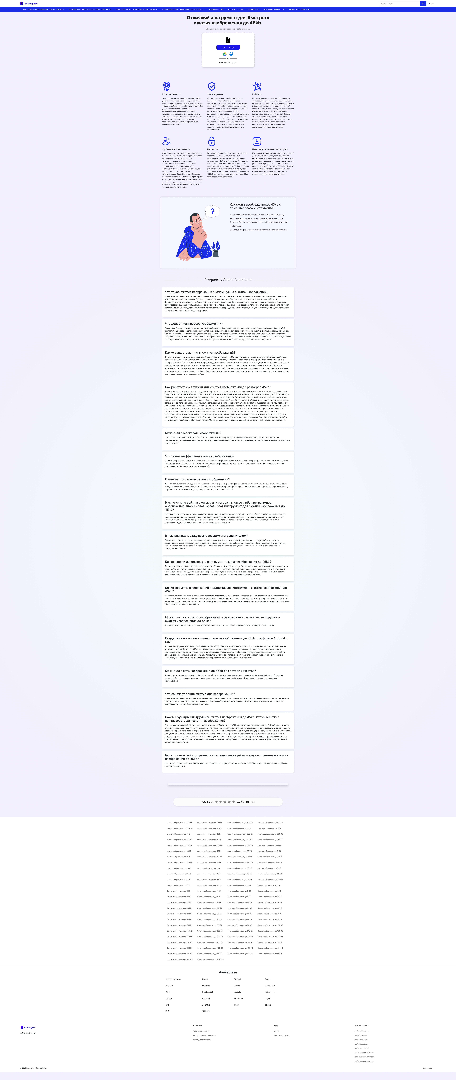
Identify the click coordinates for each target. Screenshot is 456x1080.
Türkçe (169, 998)
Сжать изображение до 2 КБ (269, 885)
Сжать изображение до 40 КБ (239, 914)
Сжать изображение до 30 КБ (179, 914)
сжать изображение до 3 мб (209, 874)
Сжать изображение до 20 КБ (179, 908)
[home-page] (29, 3)
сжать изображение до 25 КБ (209, 834)
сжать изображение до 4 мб (209, 880)
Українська (239, 998)
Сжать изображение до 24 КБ (239, 908)
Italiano (237, 985)
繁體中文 (206, 1011)
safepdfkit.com (361, 1040)
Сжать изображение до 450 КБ (240, 948)
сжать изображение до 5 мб (269, 868)
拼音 (167, 1011)
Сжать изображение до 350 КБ (270, 942)
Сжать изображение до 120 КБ (179, 931)
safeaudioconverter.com (364, 1052)
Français (206, 985)
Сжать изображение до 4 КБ (209, 891)
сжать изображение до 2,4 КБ (239, 840)
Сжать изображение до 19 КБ (270, 902)
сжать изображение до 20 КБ (239, 851)
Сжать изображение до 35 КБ (209, 914)
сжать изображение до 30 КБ (209, 828)
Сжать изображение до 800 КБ (179, 959)
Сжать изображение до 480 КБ (270, 948)
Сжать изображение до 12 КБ (239, 897)
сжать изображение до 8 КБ (269, 851)
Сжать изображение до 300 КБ (240, 942)
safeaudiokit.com (361, 1048)
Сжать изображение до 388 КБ (179, 948)
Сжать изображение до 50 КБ (179, 919)
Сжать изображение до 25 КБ (270, 908)
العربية (267, 998)
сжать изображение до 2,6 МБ (270, 880)
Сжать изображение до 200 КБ (210, 937)
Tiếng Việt (269, 992)
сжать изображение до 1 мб (208, 868)
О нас (276, 1031)
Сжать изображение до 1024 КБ (210, 959)
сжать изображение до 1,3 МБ (239, 880)
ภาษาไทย (206, 1005)
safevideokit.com (361, 1031)
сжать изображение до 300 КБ (270, 834)
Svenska (237, 992)
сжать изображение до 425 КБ (240, 862)
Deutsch (237, 979)
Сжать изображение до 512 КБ (240, 954)
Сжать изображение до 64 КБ (239, 919)
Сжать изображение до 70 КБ (270, 919)
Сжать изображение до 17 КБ (209, 902)
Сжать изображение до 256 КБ (210, 942)
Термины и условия (201, 1031)
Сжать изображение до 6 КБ (269, 891)
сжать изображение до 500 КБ (240, 822)
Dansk (205, 979)
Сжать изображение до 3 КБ (178, 891)
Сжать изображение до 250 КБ (179, 942)
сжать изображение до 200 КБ (179, 828)
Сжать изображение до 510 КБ (210, 954)
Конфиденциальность (202, 1040)
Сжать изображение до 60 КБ (209, 919)
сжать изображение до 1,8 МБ (270, 874)
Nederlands (270, 985)
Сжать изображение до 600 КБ (270, 954)
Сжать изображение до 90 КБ (239, 925)
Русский (206, 998)
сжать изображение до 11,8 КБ (179, 840)
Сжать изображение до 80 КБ (209, 925)
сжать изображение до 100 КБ (209, 822)
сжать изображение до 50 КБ (209, 851)
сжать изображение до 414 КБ (209, 857)
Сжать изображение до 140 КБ (240, 931)
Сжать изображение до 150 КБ (270, 931)
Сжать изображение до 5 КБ (239, 891)
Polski (168, 992)
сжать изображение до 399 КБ (240, 845)
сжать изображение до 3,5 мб (209, 885)
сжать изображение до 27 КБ (209, 862)
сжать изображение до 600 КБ (240, 834)
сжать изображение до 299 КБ (270, 857)
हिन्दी (167, 1005)
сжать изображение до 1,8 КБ (179, 851)
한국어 (237, 1005)
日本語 (268, 1005)
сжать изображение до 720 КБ (209, 845)
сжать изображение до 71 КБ (269, 845)
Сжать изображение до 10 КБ (209, 897)
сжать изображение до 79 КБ (270, 862)
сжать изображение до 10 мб (179, 874)
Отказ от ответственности (204, 1035)
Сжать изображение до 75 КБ (179, 925)
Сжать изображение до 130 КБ (210, 931)
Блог (431, 3)
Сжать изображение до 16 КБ (179, 902)
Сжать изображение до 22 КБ (209, 908)
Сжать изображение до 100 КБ (270, 925)
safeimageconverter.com (364, 1057)
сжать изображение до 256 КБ (179, 822)
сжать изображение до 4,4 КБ (209, 840)
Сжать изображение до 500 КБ (179, 954)
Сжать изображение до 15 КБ (270, 897)
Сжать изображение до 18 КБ (239, 902)
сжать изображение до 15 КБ (179, 857)
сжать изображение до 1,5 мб (239, 868)
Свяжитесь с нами (281, 1035)
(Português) (207, 992)
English (268, 979)
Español (169, 985)
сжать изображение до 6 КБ (269, 828)
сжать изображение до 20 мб (239, 874)
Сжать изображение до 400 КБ (210, 948)
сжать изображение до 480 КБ (179, 862)
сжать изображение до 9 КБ (239, 828)
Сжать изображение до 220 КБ (240, 937)
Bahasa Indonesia (173, 979)
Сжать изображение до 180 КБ (179, 937)
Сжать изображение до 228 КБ (270, 937)
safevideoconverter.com (364, 1061)
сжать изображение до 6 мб (239, 885)
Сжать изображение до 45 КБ (270, 914)
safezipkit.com (361, 1035)
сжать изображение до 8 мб (178, 880)
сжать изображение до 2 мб (178, 868)
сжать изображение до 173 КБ (239, 857)
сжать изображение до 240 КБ (270, 840)
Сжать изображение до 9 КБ (178, 897)
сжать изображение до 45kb (179, 885)
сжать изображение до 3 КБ (178, 834)
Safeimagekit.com (41, 1068)
